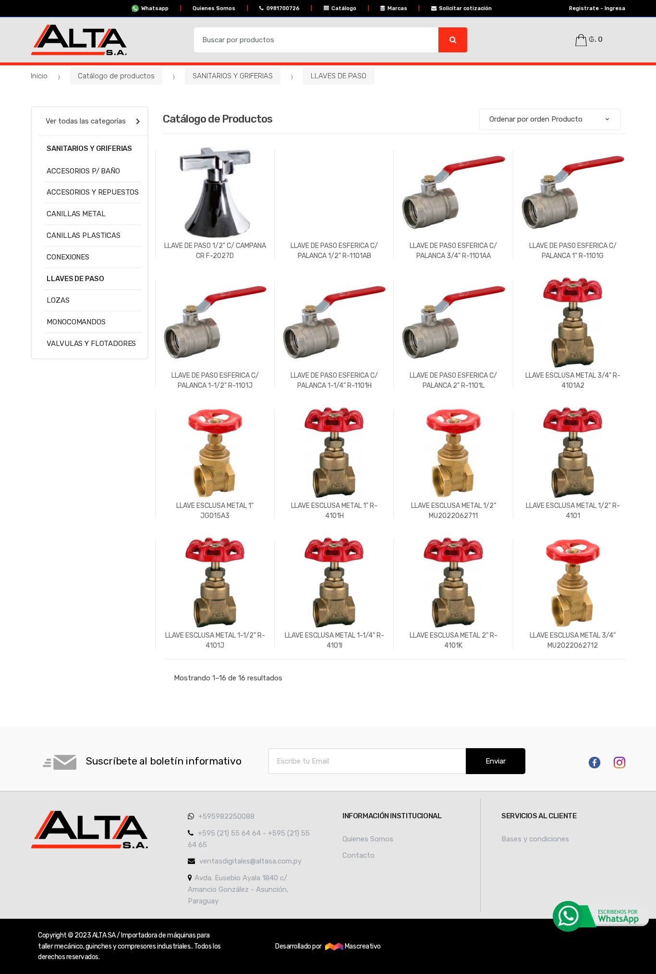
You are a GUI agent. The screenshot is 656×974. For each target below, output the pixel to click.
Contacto (358, 855)
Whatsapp (155, 8)
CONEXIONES (68, 257)
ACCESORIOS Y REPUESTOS (93, 192)
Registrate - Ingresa (597, 8)
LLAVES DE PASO (338, 76)
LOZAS (58, 300)
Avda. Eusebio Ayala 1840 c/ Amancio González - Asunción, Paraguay (238, 890)
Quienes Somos (214, 8)
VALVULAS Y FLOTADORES (91, 343)
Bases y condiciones (535, 839)
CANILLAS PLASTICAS (83, 235)
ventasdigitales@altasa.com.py (249, 861)
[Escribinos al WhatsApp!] (601, 916)
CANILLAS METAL (76, 214)
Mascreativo (361, 946)
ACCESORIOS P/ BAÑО (83, 171)
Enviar (496, 761)
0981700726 (283, 8)
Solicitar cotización (465, 8)
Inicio (39, 76)
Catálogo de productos (116, 76)
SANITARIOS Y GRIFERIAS (233, 76)
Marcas (397, 8)
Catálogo (343, 8)
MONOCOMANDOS (76, 322)
